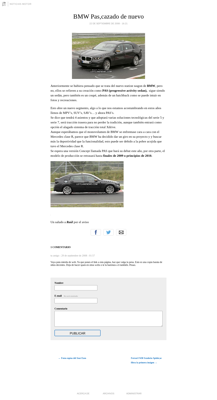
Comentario (60, 308)
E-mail (66, 295)
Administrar (134, 393)
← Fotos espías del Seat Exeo (72, 358)
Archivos (108, 393)
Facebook (96, 232)
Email (121, 232)
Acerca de (83, 393)
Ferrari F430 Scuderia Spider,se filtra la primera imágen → (146, 360)
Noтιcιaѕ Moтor (21, 4)
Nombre (58, 283)
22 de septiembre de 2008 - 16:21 (108, 23)
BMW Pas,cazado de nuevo (108, 16)
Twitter (108, 232)
